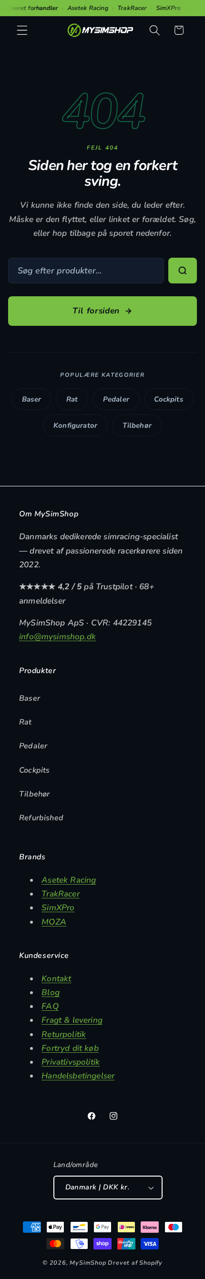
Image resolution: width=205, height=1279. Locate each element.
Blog (50, 992)
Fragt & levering (71, 1020)
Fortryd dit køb (70, 1048)
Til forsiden (96, 310)
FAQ (50, 1006)
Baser (31, 399)
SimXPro (57, 907)
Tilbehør (137, 425)
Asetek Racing (68, 880)
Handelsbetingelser (77, 1075)
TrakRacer (60, 893)
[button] (22, 30)
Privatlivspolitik (70, 1062)
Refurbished (41, 818)
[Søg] (182, 270)
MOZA (53, 921)
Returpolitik (63, 1034)
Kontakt (56, 978)
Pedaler (116, 399)
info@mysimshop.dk (57, 636)
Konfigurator (75, 425)
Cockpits (168, 399)
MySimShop (88, 1263)
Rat (72, 399)
